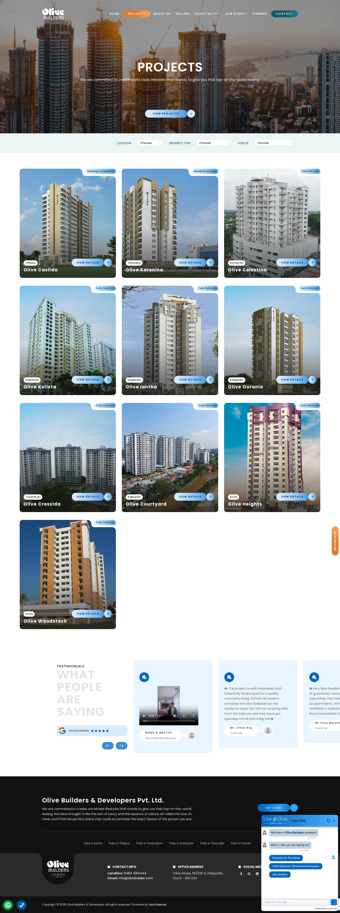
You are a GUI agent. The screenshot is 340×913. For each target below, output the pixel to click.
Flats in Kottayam (181, 843)
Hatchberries (157, 905)
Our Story (235, 14)
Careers (259, 14)
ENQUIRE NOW (335, 541)
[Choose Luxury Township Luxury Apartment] (214, 143)
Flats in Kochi (93, 843)
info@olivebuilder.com (136, 878)
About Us (162, 14)
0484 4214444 (135, 873)
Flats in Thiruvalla (212, 843)
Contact (284, 14)
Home (114, 14)
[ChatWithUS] (8, 905)
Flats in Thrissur (119, 843)
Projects (136, 14)
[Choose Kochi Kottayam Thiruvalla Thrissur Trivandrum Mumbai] (150, 143)
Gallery (183, 14)
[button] (108, 745)
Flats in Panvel (240, 843)
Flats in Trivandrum (149, 843)
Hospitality (206, 14)
